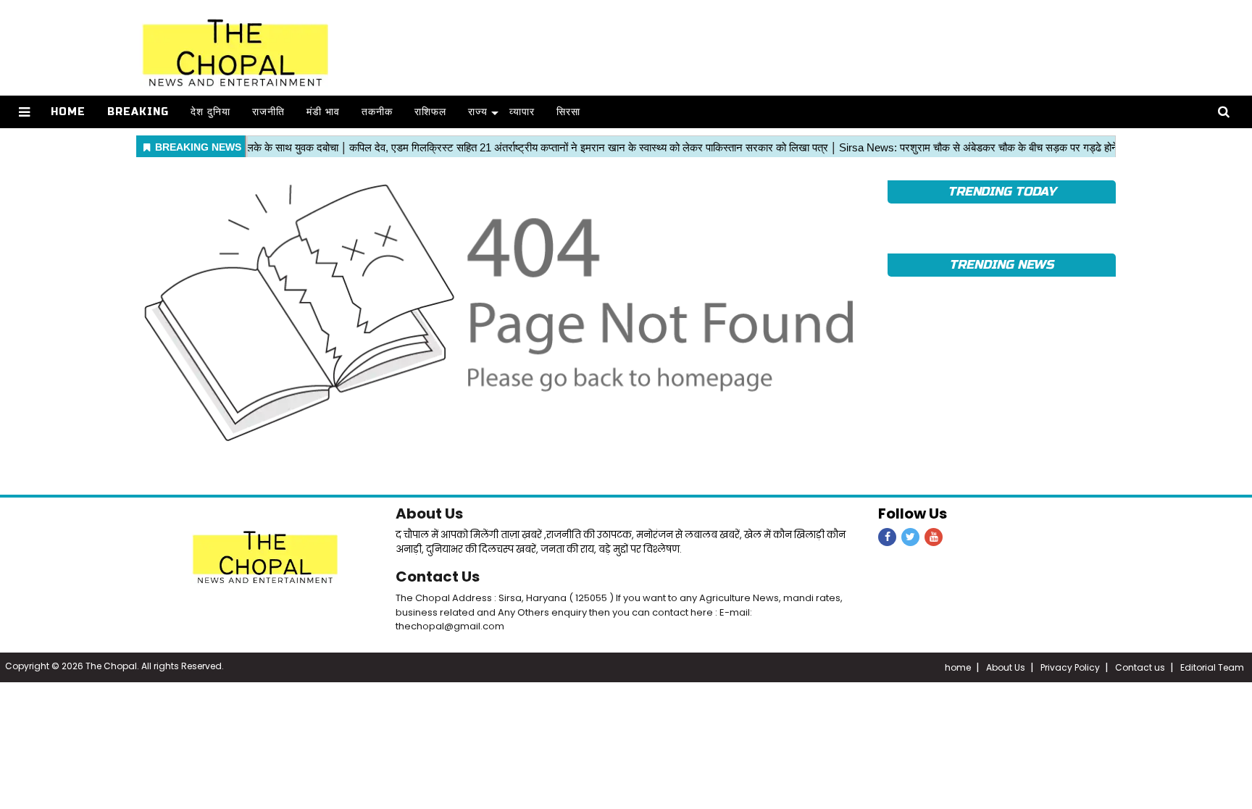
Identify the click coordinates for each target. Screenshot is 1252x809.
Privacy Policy (1070, 667)
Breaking (138, 112)
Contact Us (438, 576)
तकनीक (377, 112)
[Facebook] (887, 537)
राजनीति (268, 112)
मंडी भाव (323, 112)
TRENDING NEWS (1001, 264)
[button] (24, 112)
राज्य (478, 112)
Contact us (1140, 667)
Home (68, 112)
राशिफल (430, 112)
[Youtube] (934, 537)
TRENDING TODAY (1002, 191)
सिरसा (568, 112)
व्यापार (522, 112)
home (958, 667)
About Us (429, 513)
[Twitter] (910, 537)
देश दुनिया (210, 112)
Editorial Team (1212, 667)
